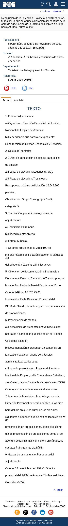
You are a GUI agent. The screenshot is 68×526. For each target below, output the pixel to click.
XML (31, 88)
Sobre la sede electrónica (29, 501)
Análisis (18, 100)
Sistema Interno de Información (17, 506)
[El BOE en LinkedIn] (42, 514)
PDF (13, 88)
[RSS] (17, 514)
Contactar (10, 501)
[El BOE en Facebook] (34, 514)
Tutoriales (38, 506)
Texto (6, 100)
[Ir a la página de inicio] (9, 6)
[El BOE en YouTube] (50, 514)
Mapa (46, 501)
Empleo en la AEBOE (55, 506)
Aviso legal (57, 501)
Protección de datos (42, 504)
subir (60, 489)
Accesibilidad (23, 504)
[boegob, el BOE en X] (25, 514)
